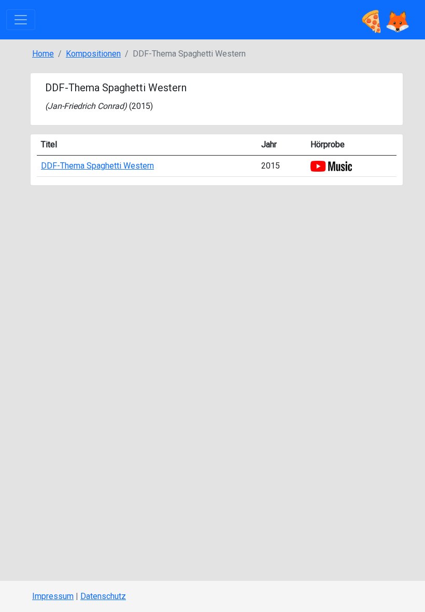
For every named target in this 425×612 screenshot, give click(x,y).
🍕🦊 (384, 19)
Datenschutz (103, 596)
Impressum (53, 596)
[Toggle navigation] (20, 19)
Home (43, 54)
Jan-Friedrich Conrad (86, 106)
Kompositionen (93, 54)
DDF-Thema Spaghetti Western (97, 166)
